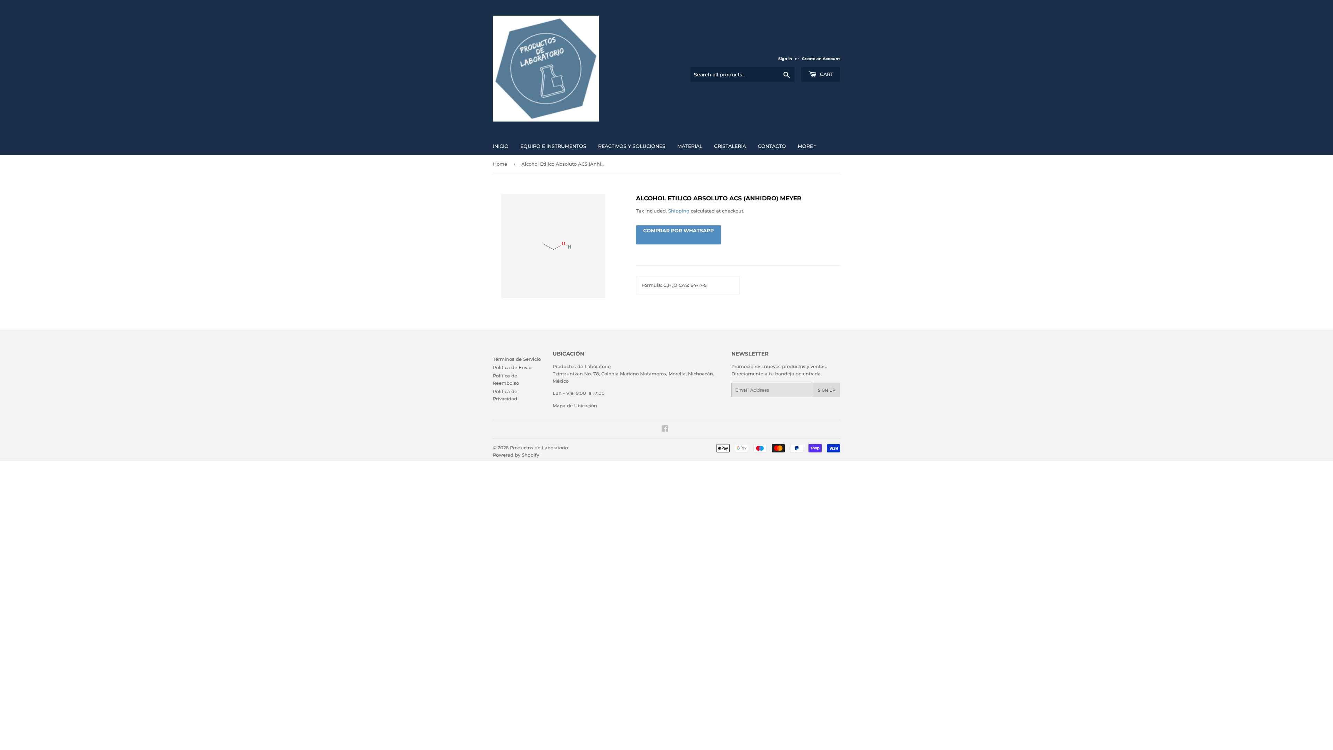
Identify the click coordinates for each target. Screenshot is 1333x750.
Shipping (678, 211)
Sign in (785, 58)
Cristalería (730, 146)
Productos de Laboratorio (539, 447)
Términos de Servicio (517, 359)
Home (500, 164)
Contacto (772, 146)
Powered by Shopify (516, 455)
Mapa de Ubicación (575, 405)
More (805, 146)
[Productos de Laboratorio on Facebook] (665, 429)
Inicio (501, 146)
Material (689, 146)
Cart (826, 74)
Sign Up (827, 390)
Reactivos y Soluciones (631, 146)
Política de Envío (512, 367)
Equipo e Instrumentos (553, 146)
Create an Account (821, 58)
